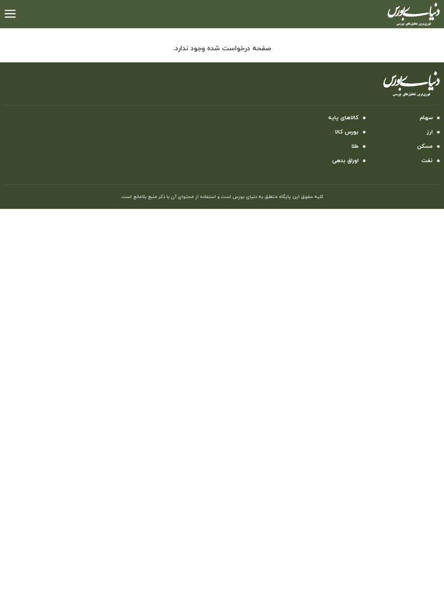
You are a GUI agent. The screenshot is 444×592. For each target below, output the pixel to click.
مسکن (425, 146)
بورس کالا (347, 132)
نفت (427, 161)
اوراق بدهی (345, 161)
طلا (355, 146)
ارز (430, 132)
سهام (426, 118)
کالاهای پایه (343, 118)
